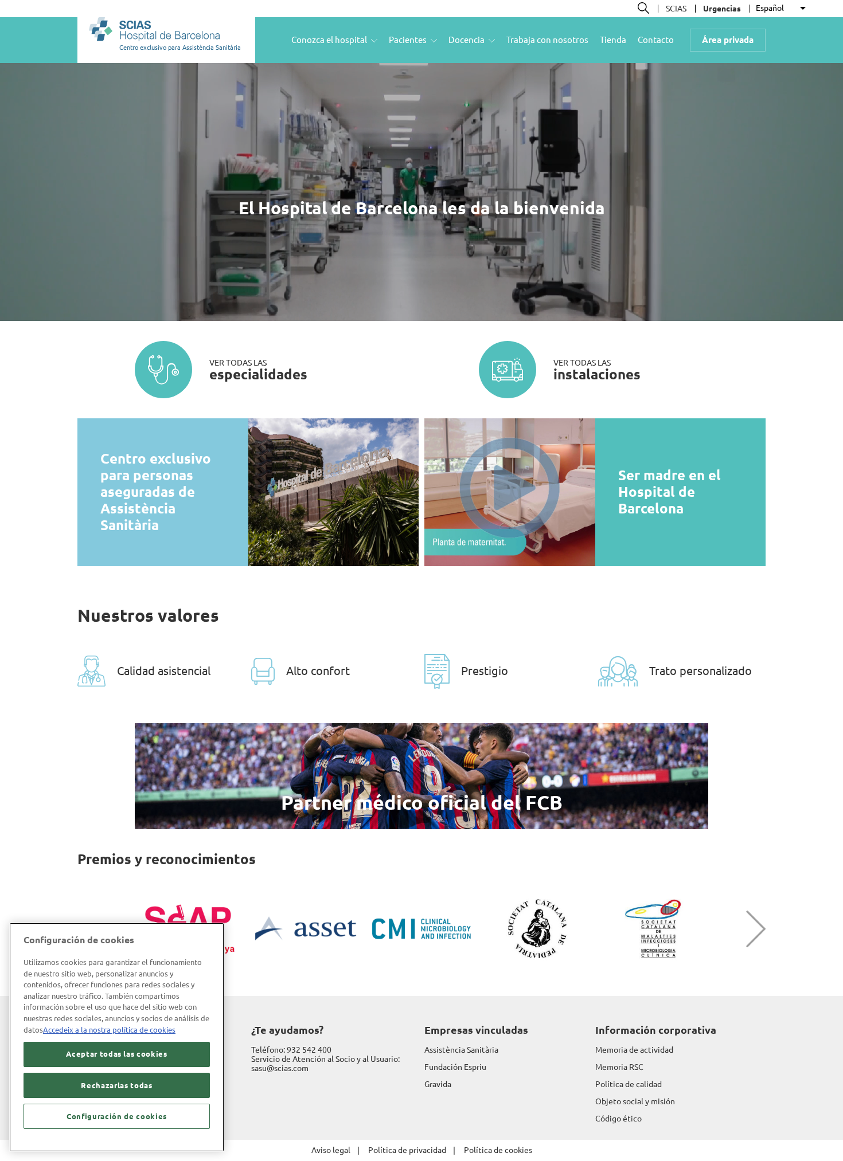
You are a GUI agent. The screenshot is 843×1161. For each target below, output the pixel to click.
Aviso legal (330, 1150)
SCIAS (676, 8)
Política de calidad (628, 1084)
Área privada (728, 40)
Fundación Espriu (455, 1067)
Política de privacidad (407, 1150)
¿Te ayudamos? (287, 1030)
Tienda (613, 40)
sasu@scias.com (280, 1068)
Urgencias (722, 8)
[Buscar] (643, 8)
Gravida (437, 1084)
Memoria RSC (619, 1067)
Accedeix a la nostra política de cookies (109, 1030)
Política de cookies (498, 1150)
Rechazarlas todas (116, 1085)
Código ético (618, 1118)
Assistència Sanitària (461, 1049)
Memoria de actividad (634, 1049)
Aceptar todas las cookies (116, 1054)
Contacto (656, 40)
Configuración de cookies (117, 1116)
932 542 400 (309, 1049)
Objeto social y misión (635, 1101)
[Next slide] (747, 929)
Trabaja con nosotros (547, 40)
